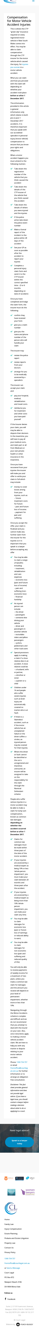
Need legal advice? (19, 1130)
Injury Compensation (13, 1229)
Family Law (9, 1224)
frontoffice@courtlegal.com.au (17, 1263)
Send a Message (13, 1268)
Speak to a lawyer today (19, 1142)
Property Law (9, 1243)
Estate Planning (10, 1233)
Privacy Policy (9, 1252)
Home (7, 1219)
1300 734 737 (22, 1062)
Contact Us (9, 1247)
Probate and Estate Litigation (16, 1238)
